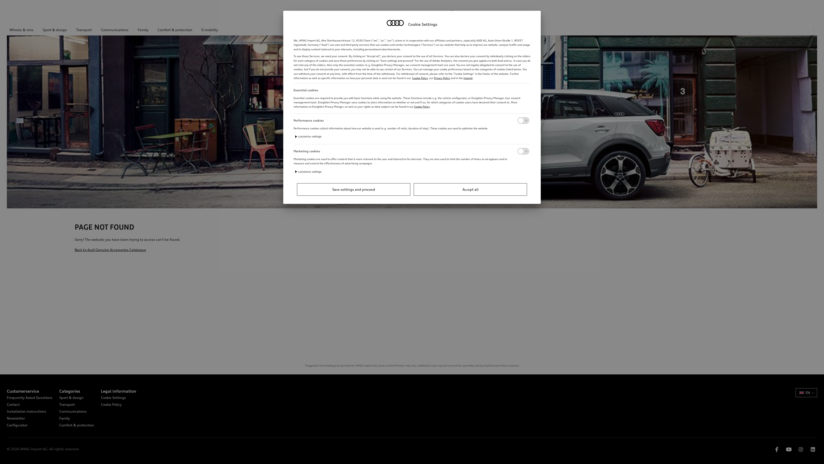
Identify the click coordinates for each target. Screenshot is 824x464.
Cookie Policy (420, 78)
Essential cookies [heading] (306, 90)
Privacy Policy (442, 78)
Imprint (468, 78)
